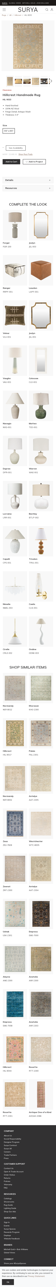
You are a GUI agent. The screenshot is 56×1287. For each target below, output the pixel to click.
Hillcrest (18, 15)
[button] (4, 81)
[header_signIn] (51, 9)
